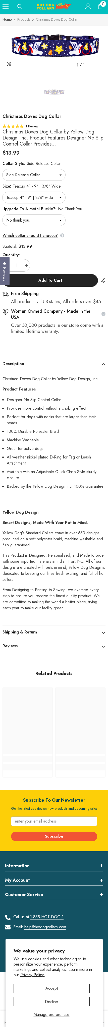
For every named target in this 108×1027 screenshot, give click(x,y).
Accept (51, 988)
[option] (54, 48)
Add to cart (50, 280)
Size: (32, 186)
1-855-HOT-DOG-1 (47, 917)
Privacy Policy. (32, 975)
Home (7, 19)
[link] (27, 759)
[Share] (101, 281)
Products (23, 19)
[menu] (6, 6)
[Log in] (88, 6)
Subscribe (54, 836)
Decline (51, 1002)
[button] (20, 126)
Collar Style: (32, 163)
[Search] (20, 7)
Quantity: (11, 255)
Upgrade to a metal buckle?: (43, 209)
